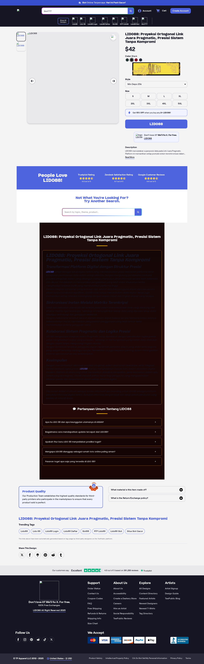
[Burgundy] (136, 59)
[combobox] (85, 11)
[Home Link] (18, 10)
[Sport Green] (127, 59)
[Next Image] (114, 81)
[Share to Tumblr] (61, 555)
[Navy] (140, 59)
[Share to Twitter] (22, 555)
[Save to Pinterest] (45, 555)
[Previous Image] (32, 81)
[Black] (131, 59)
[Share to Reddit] (53, 555)
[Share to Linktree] (37, 555)
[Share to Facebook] (30, 555)
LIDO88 (156, 124)
